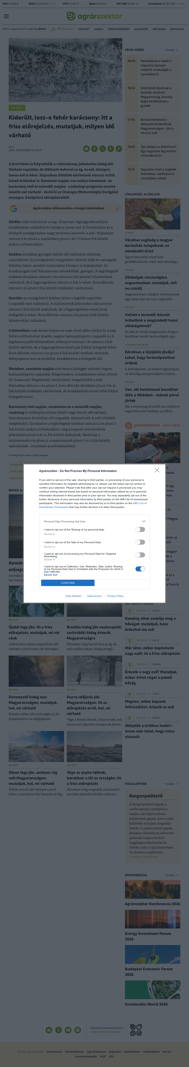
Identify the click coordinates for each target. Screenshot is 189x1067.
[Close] (158, 471)
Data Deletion (74, 595)
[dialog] (94, 533)
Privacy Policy (115, 595)
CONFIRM (68, 583)
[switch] (140, 529)
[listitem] (94, 521)
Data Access (94, 595)
